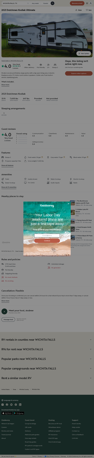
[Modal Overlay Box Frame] (47, 229)
